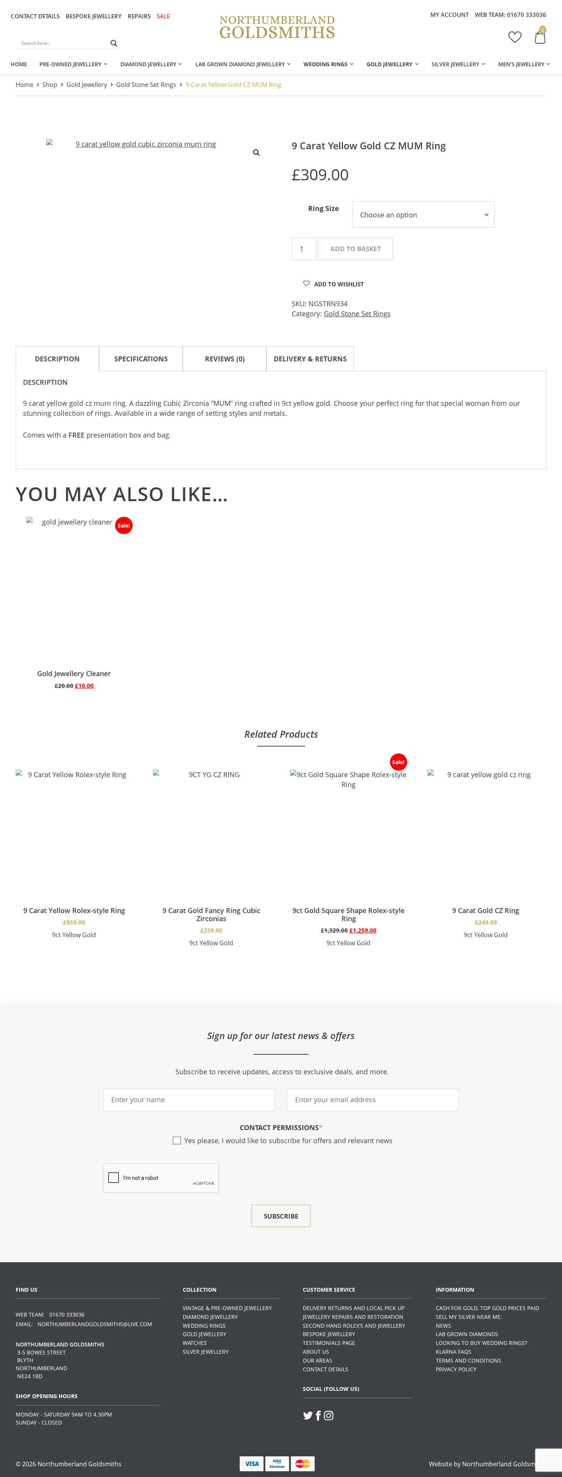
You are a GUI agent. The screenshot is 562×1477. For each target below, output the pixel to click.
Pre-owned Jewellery (70, 64)
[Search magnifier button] (114, 43)
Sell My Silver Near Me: (469, 1316)
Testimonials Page (329, 1342)
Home (19, 64)
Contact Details (35, 16)
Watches (195, 1342)
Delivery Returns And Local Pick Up (353, 1308)
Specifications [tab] (141, 358)
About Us (316, 1351)
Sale (163, 16)
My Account (449, 14)
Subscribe (281, 1216)
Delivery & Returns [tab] (310, 358)
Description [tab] (57, 358)
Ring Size (323, 208)
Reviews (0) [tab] (225, 358)
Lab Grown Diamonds (467, 1334)
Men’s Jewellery (521, 64)
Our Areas (317, 1360)
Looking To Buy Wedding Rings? (481, 1342)
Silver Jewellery (455, 64)
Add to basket (355, 248)
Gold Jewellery (390, 64)
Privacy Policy (456, 1369)
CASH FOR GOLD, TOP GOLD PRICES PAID (487, 1308)
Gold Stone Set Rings (146, 84)
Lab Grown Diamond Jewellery (240, 64)
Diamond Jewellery (148, 64)
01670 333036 (526, 14)
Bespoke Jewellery (94, 16)
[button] (256, 153)
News (443, 1325)
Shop (49, 84)
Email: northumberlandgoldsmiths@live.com (84, 1324)
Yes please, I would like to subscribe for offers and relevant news (288, 1140)
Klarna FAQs (453, 1351)
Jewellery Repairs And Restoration (353, 1316)
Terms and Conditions (468, 1360)
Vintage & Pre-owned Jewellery (227, 1308)
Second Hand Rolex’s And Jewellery (354, 1325)
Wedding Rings (326, 64)
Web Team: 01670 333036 (50, 1314)
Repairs (139, 16)
